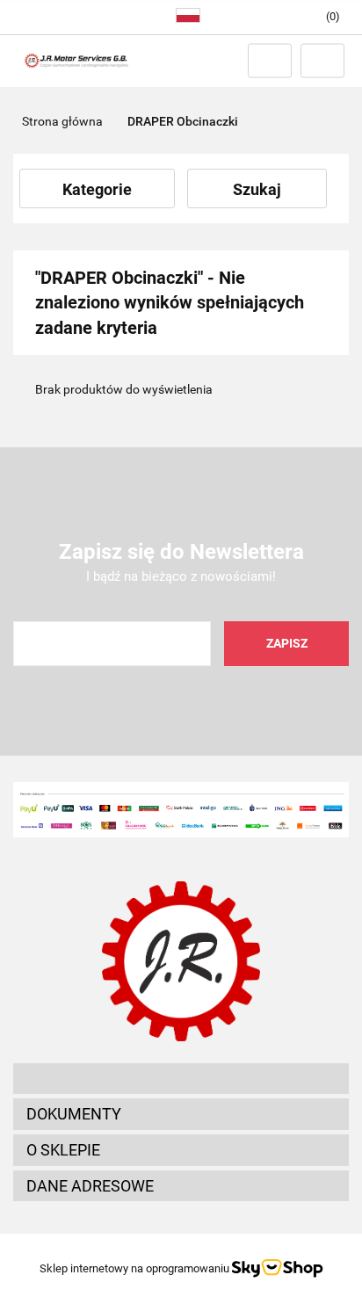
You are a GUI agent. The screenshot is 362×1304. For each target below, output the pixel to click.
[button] (181, 1079)
